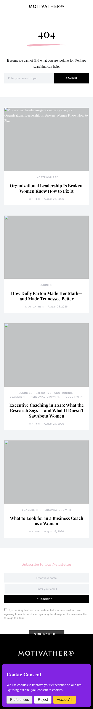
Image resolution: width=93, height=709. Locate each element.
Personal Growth (44, 396)
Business (47, 284)
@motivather (44, 633)
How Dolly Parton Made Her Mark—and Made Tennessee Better (46, 295)
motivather (34, 306)
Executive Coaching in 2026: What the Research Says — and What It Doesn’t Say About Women (46, 410)
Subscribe (45, 599)
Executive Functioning (54, 392)
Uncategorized (47, 177)
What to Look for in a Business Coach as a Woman (46, 520)
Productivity (72, 396)
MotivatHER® (46, 6)
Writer (34, 198)
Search (71, 78)
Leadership (19, 396)
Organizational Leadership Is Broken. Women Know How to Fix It (46, 188)
